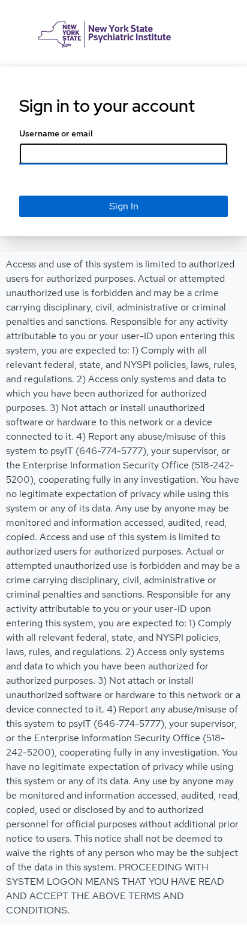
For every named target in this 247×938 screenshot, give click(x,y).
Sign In (123, 206)
